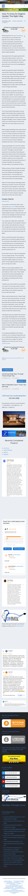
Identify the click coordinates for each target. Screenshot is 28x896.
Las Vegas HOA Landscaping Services (14, 885)
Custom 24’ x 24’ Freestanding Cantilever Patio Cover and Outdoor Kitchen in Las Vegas (14, 837)
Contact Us (19, 883)
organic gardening (18, 35)
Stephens (6, 454)
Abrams (6, 452)
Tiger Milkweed (8, 450)
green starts (12, 206)
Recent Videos (8, 881)
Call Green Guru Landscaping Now (14, 396)
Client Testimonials (10, 883)
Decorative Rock (14, 884)
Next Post (20, 381)
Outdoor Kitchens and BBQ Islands (14, 890)
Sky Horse (6, 448)
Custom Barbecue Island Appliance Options (14, 888)
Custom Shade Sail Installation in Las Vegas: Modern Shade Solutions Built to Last (14, 843)
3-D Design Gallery (9, 887)
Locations (14, 889)
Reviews (14, 893)
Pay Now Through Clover (14, 805)
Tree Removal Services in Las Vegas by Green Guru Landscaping (14, 892)
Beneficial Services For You (14, 882)
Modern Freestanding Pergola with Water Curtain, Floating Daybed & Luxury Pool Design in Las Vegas (15, 831)
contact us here (6, 343)
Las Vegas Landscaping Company (14, 886)
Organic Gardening (17, 21)
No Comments (15, 378)
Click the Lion (19, 626)
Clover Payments (19, 887)
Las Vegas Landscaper (18, 881)
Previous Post (8, 369)
